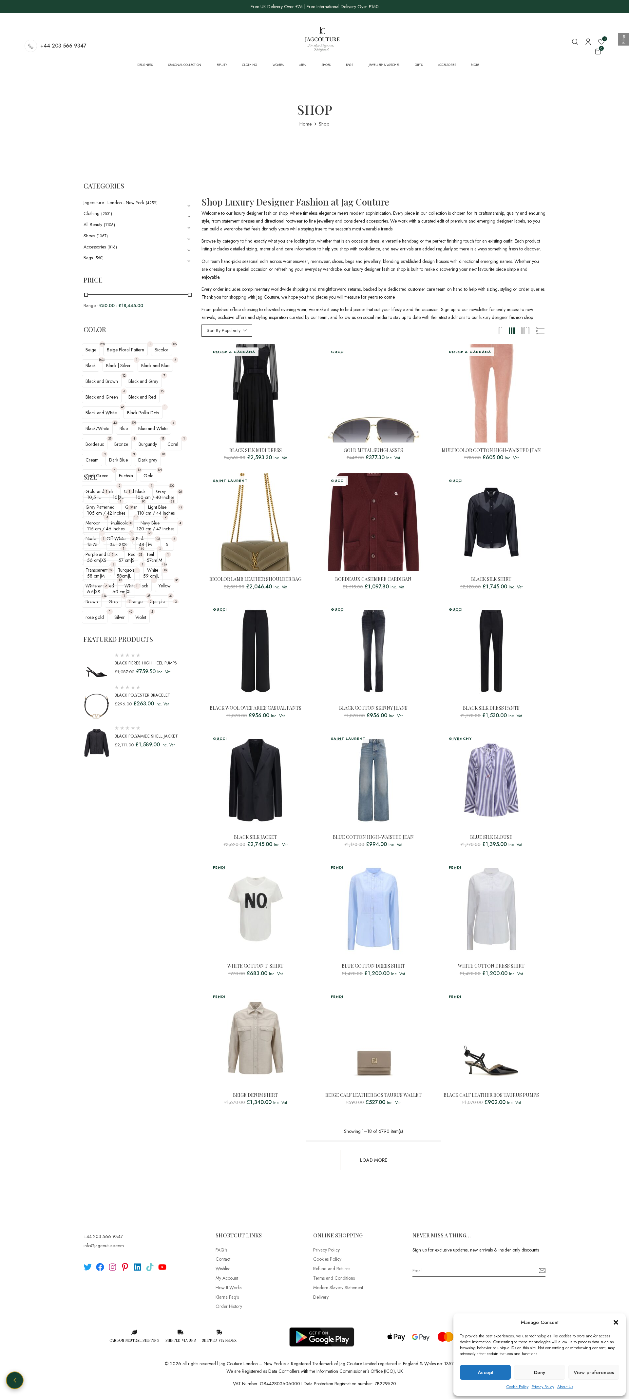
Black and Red (142, 397)
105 (157, 538)
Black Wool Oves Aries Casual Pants (255, 708)
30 (130, 523)
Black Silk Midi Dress (255, 450)
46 (130, 611)
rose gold (95, 617)
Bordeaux (95, 444)
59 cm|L (151, 576)
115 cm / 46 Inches (105, 528)
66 (180, 491)
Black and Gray (143, 381)
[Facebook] (100, 1267)
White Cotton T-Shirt (255, 966)
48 (122, 406)
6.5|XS (93, 591)
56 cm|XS (96, 560)
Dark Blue (118, 460)
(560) (99, 258)
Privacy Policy (543, 1387)
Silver (119, 617)
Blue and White (152, 428)
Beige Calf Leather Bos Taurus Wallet (373, 1095)
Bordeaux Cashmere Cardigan (373, 579)
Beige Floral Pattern (125, 349)
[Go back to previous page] (15, 1380)
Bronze (121, 444)
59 (131, 507)
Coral (172, 444)
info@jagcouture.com (104, 1245)
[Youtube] (162, 1267)
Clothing (92, 213)
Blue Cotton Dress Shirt (373, 966)
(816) (112, 247)
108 (174, 344)
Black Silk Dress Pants (491, 708)
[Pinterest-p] (125, 1267)
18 (165, 570)
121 (160, 469)
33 (140, 554)
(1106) (109, 225)
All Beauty (93, 224)
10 (139, 469)
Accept (485, 1372)
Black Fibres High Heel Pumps (146, 663)
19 (163, 454)
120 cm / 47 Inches (155, 528)
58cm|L (124, 576)
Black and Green (102, 397)
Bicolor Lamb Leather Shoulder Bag (255, 579)
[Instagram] (112, 1267)
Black (91, 365)
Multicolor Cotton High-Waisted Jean (491, 450)
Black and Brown (102, 381)
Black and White (101, 412)
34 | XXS (118, 544)
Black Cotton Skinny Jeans (373, 708)
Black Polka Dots (143, 412)
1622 (102, 359)
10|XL (118, 497)
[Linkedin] (137, 1267)
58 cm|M (96, 576)
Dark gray (147, 460)
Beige (91, 349)
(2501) (106, 214)
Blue (124, 428)
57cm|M (154, 560)
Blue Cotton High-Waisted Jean (373, 837)
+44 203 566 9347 (63, 45)
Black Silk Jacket (255, 837)
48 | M (145, 544)
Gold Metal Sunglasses (373, 450)
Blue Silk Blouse (491, 837)
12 (124, 375)
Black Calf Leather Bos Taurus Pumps (491, 1095)
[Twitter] (88, 1267)
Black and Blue (155, 365)
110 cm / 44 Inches (156, 513)
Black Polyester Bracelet (142, 695)
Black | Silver (118, 365)
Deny (539, 1372)
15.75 (92, 544)
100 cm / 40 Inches (155, 497)
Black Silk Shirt (491, 579)
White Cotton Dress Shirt (491, 966)
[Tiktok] (150, 1267)
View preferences (594, 1372)
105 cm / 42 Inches (106, 513)
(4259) (152, 203)
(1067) (102, 236)
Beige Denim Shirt (255, 1095)
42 (180, 507)
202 (171, 485)
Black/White (97, 428)
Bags (88, 257)
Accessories (95, 247)
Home (305, 124)
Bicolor (161, 349)
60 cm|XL (121, 591)
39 (109, 438)
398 (133, 422)
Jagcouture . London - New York (114, 202)
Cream (92, 460)
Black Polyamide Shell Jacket (146, 736)
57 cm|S (127, 560)
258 (102, 344)
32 (110, 570)
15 (162, 391)
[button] (616, 1322)
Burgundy (148, 444)
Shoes (89, 235)
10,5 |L (94, 497)
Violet (140, 617)
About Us (565, 1387)
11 (163, 438)
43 (115, 422)
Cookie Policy (517, 1387)
